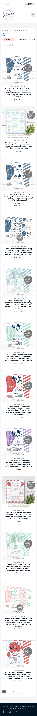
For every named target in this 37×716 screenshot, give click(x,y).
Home (4, 30)
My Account (6, 4)
